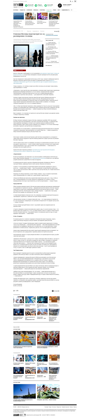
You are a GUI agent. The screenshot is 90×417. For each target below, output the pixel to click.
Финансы (35, 10)
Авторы (71, 407)
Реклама (46, 407)
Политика (42, 10)
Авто (59, 10)
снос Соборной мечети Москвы (37, 158)
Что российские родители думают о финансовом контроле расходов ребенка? (30, 22)
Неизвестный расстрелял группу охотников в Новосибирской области (52, 62)
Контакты (54, 407)
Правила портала (65, 407)
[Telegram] (57, 31)
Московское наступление (52, 35)
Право (54, 10)
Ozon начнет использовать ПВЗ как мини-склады (41, 22)
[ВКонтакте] (55, 31)
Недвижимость (66, 10)
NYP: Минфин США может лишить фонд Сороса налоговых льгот (52, 48)
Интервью (15, 10)
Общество (49, 10)
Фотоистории (16, 329)
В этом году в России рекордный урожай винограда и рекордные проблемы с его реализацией (54, 23)
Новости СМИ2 (16, 327)
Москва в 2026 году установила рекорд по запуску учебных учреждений (52, 52)
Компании (29, 10)
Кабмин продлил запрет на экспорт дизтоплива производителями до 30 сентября (52, 57)
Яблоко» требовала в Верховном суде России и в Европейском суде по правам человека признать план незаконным (35, 82)
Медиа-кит (59, 407)
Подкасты (22, 10)
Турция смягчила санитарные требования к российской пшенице (51, 43)
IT (71, 10)
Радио (50, 407)
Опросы (75, 407)
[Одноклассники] (58, 31)
